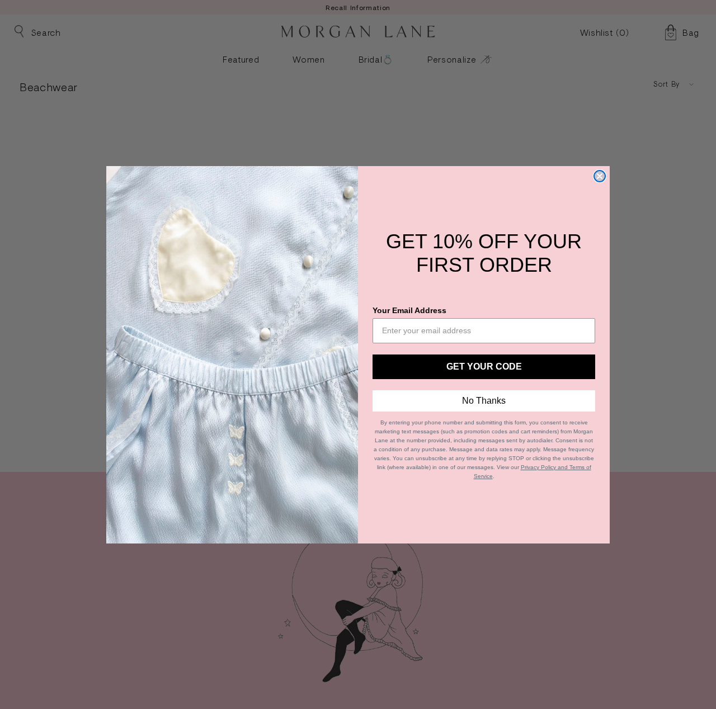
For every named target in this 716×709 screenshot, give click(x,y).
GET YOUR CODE (484, 366)
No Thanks (484, 400)
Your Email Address (409, 310)
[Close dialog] (599, 176)
